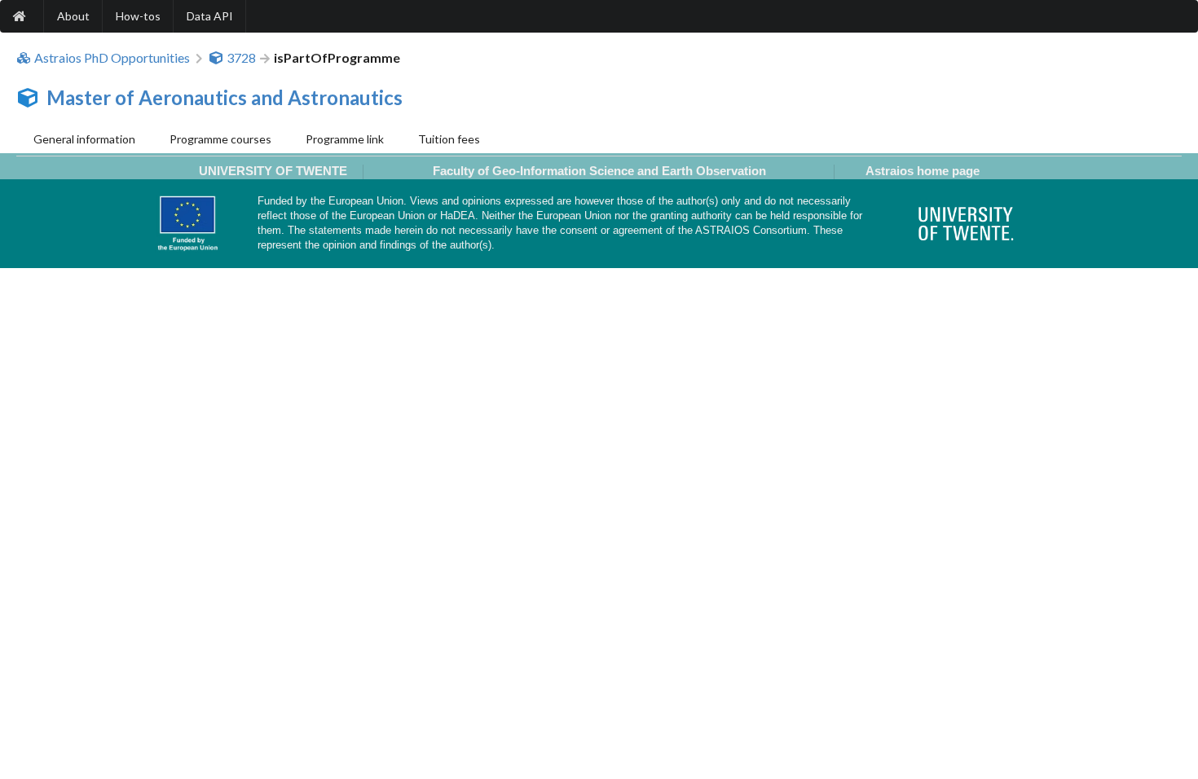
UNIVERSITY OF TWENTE (273, 171)
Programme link (345, 139)
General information (84, 139)
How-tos (138, 16)
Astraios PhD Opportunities (112, 57)
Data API (210, 16)
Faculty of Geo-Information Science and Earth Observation (599, 171)
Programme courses (220, 139)
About (73, 16)
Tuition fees (449, 139)
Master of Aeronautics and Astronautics (224, 97)
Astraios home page (922, 171)
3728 (241, 57)
